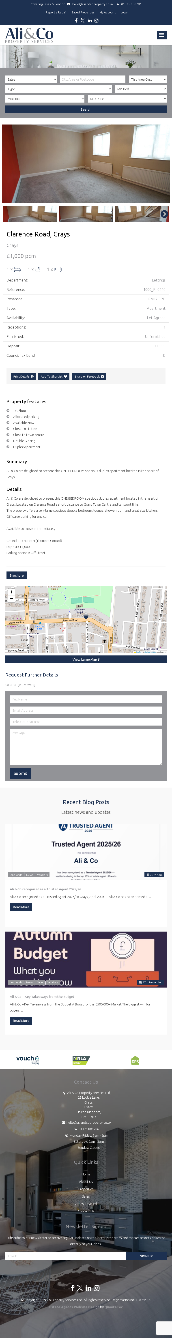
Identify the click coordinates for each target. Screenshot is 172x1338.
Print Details (21, 376)
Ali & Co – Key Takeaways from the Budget (42, 997)
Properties (86, 1189)
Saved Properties (83, 12)
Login (124, 12)
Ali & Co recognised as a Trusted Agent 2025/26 (45, 889)
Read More (21, 907)
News (29, 874)
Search (86, 109)
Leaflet (138, 652)
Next (162, 163)
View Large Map (85, 659)
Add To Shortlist (51, 376)
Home (86, 1174)
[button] (86, 616)
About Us (86, 1181)
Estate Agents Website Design (74, 1307)
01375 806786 (130, 4)
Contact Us (86, 1211)
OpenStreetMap (150, 652)
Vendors (42, 874)
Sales (40, 982)
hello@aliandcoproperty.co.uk (92, 4)
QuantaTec (113, 1307)
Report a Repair (56, 12)
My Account (107, 12)
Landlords (15, 874)
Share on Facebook (88, 376)
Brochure (16, 575)
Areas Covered (86, 1204)
